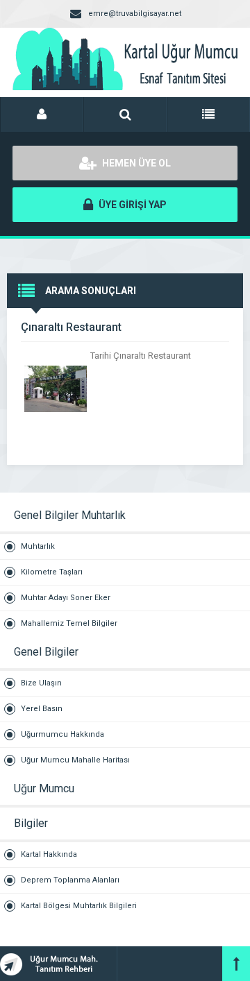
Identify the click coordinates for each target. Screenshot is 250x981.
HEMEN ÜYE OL (135, 163)
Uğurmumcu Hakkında (62, 734)
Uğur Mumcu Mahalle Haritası (75, 760)
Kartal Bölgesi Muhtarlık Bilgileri (79, 905)
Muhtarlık (38, 546)
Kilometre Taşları (52, 572)
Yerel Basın (41, 708)
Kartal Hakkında (49, 854)
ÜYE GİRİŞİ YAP (132, 204)
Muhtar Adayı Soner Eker (65, 597)
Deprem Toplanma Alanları (70, 880)
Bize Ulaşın (41, 683)
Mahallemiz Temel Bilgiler (69, 623)
